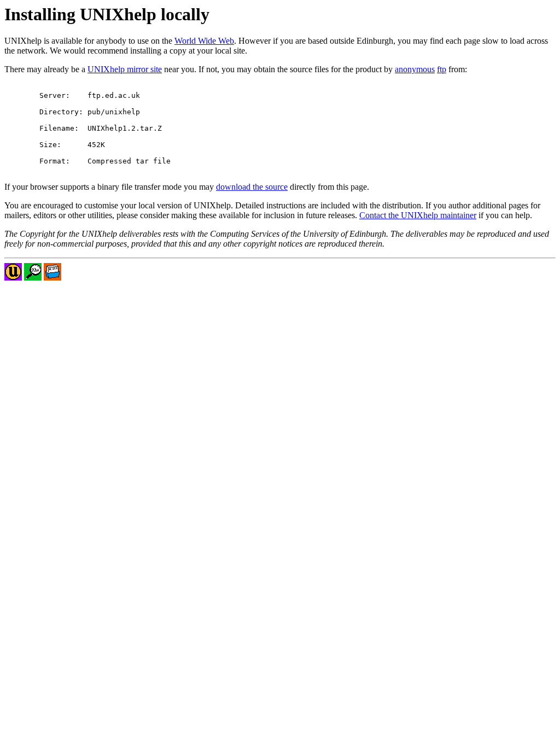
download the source (252, 186)
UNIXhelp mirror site (125, 69)
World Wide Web (204, 40)
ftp (441, 69)
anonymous (415, 69)
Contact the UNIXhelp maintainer (417, 215)
